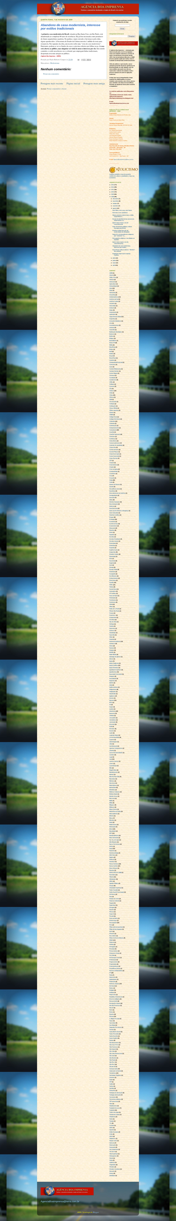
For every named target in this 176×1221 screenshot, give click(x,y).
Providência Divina (114, 968)
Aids (110, 288)
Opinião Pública (113, 883)
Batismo (111, 334)
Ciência (111, 397)
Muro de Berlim (113, 837)
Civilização (112, 406)
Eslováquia (112, 543)
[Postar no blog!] (84, 60)
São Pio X (112, 1064)
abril (114, 265)
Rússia (111, 1016)
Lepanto (111, 739)
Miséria (111, 816)
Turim (111, 1119)
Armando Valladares (115, 321)
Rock (110, 1010)
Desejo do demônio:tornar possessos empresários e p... (123, 219)
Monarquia (112, 826)
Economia (112, 521)
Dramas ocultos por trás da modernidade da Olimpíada (120, 231)
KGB (110, 726)
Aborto (111, 275)
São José (112, 1055)
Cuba (110, 480)
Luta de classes (114, 761)
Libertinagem (113, 741)
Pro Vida (111, 955)
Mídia (110, 803)
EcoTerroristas (113, 523)
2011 (112, 189)
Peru (110, 925)
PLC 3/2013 (112, 936)
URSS (111, 1136)
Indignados (112, 691)
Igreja (111, 661)
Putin (110, 975)
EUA (110, 558)
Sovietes (111, 1077)
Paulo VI (111, 914)
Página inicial (73, 83)
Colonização (113, 425)
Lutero (111, 763)
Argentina (112, 319)
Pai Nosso (112, 894)
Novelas (111, 870)
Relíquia (111, 992)
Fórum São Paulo (114, 611)
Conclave (112, 436)
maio (114, 263)
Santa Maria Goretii (114, 1031)
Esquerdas (112, 552)
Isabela (111, 709)
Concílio (111, 432)
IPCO (110, 702)
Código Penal (113, 417)
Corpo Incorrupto (114, 454)
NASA (111, 846)
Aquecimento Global (115, 316)
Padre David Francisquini (116, 892)
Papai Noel (112, 905)
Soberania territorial (115, 1071)
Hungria (111, 650)
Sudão (111, 1084)
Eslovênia (112, 545)
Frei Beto (112, 619)
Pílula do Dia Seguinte (115, 929)
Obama (111, 877)
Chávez (111, 390)
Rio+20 (111, 1007)
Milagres (111, 805)
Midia (110, 800)
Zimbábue (112, 1175)
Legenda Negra (113, 735)
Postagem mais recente (52, 83)
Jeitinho (111, 715)
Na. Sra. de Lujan (114, 840)
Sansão (111, 1029)
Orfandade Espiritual (115, 888)
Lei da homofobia (114, 737)
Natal (110, 848)
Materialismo (113, 785)
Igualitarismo (113, 672)
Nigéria (111, 857)
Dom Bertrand (113, 508)
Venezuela (112, 1147)
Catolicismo (112, 380)
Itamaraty (112, 713)
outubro (115, 203)
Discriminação (113, 504)
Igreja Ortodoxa (113, 667)
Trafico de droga (114, 1112)
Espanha (111, 547)
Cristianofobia (113, 471)
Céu (110, 388)
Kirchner (111, 728)
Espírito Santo (113, 550)
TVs (110, 1123)
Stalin (111, 1079)
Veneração (112, 1145)
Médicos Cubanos (114, 792)
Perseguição (113, 922)
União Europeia (113, 1132)
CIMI (110, 399)
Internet (111, 700)
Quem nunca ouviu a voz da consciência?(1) (120, 242)
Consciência (113, 441)
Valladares (112, 1138)
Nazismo (111, 850)
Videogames (113, 1156)
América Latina (113, 301)
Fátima (111, 587)
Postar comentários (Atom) (56, 89)
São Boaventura (114, 1042)
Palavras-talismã (114, 901)
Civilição (111, 404)
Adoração (112, 282)
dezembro (116, 198)
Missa (111, 818)
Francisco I (112, 615)
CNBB (111, 414)
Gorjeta (111, 626)
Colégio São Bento (114, 419)
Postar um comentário (51, 74)
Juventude (112, 722)
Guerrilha (112, 635)
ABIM (111, 273)
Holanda (111, 639)
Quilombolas (113, 979)
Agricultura (112, 284)
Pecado (111, 916)
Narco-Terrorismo (114, 844)
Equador (111, 534)
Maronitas (112, 779)
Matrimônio (112, 787)
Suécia (111, 1086)
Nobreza (111, 859)
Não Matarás (113, 842)
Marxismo (112, 783)
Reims (111, 988)
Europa (111, 567)
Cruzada (111, 478)
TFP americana (113, 1101)
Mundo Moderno (114, 835)
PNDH (111, 940)
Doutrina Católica (114, 515)
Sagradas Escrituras (115, 1027)
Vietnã (111, 1158)
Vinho (111, 1160)
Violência (112, 1162)
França (111, 613)
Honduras (112, 643)
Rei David (112, 986)
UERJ (111, 1127)
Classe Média (113, 408)
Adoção (111, 279)
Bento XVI (112, 342)
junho (114, 260)
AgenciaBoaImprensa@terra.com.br (123, 159)
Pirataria (111, 933)
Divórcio (111, 506)
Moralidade (112, 831)
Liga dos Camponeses (115, 748)
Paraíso (111, 909)
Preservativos (113, 951)
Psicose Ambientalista (115, 970)
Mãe (110, 768)
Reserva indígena (114, 999)
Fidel (110, 604)
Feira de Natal (113, 595)
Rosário (111, 1014)
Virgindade (112, 1164)
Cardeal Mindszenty (115, 369)
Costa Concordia (114, 456)
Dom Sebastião (113, 513)
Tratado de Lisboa (114, 1114)
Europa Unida (113, 569)
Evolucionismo (113, 578)
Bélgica (111, 338)
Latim (111, 733)
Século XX (112, 1066)
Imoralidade (112, 678)
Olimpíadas (112, 879)
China (111, 395)
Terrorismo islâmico (115, 1099)
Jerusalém (112, 718)
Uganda (111, 1129)
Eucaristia (112, 561)
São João (112, 1051)
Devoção (112, 497)
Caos (110, 367)
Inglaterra (112, 696)
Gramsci (111, 630)
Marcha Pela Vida (114, 776)
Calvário (111, 360)
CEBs (111, 382)
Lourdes (111, 755)
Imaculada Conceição (115, 674)
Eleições (111, 530)
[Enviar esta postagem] (78, 59)
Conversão (112, 447)
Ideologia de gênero (115, 656)
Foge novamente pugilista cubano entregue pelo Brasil (122, 227)
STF (110, 1082)
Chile (110, 393)
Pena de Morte (113, 918)
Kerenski (112, 724)
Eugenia (111, 563)
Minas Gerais (113, 809)
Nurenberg (112, 874)
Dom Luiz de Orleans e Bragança (118, 510)
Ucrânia (111, 1125)
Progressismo (113, 962)
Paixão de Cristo (114, 898)
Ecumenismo (113, 526)
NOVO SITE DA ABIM (115, 872)
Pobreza (111, 942)
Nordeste (112, 861)
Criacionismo (113, 465)
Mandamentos (113, 772)
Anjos (111, 310)
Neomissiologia (113, 853)
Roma (111, 1012)
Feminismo (112, 600)
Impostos (112, 680)
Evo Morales (113, 576)
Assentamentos (114, 325)
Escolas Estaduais (114, 539)
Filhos (111, 606)
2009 (112, 194)
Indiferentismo (113, 687)
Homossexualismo (114, 641)
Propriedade (113, 964)
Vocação (111, 1171)
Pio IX (111, 931)
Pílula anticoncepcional (116, 927)
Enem (111, 532)
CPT (110, 460)
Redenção (112, 981)
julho (114, 258)
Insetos (111, 698)
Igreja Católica (113, 665)
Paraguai (112, 907)
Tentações (112, 1090)
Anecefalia (112, 305)
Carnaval (112, 375)
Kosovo (111, 731)
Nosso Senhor (113, 866)
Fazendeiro (112, 591)
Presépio (112, 949)
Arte (110, 323)
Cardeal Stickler (114, 371)
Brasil (111, 356)
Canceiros (112, 364)
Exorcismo (112, 580)
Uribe (111, 1134)
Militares (111, 807)
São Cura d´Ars (113, 1044)
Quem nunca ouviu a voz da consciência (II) (120, 223)
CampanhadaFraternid (115, 362)
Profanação (112, 959)
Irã (110, 704)
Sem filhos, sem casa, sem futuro (122, 210)
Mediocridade (113, 794)
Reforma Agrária (114, 983)
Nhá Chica (112, 855)
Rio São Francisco (114, 1005)
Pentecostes (113, 920)
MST (110, 833)
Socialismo (112, 1073)
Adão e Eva (112, 277)
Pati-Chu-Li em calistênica (120, 212)
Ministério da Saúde (115, 811)
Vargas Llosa (113, 1140)
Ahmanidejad (113, 286)
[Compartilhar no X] (86, 60)
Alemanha (112, 292)
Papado (111, 903)
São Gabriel (112, 1049)
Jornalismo (112, 720)
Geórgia (111, 624)
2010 (112, 192)
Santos (111, 1040)
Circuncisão (112, 401)
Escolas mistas (113, 541)
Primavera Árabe (114, 953)
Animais (111, 308)
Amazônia (112, 295)
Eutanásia (112, 571)
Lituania (111, 750)
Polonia (111, 944)
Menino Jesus (113, 796)
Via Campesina (113, 1149)
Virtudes (111, 1167)
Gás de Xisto (113, 622)
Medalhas (112, 789)
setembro (116, 206)
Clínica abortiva (113, 410)
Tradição (111, 1110)
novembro (116, 201)
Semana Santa (113, 1069)
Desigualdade (113, 495)
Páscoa (111, 911)
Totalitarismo (113, 1106)
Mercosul (112, 798)
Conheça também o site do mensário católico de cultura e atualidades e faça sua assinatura (121, 176)
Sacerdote (112, 1023)
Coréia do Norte (114, 449)
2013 (112, 184)
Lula (110, 759)
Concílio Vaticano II (114, 434)
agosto (115, 208)
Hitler (111, 637)
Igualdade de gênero (115, 670)
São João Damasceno (115, 1053)
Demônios (112, 491)
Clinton (111, 412)
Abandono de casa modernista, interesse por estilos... (121, 246)
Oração (111, 885)
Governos (112, 628)
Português (112, 946)
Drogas (111, 517)
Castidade (112, 377)
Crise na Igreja (113, 469)
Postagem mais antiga (94, 83)
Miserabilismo (113, 813)
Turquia (111, 1121)
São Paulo (112, 1060)
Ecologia (111, 519)
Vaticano (111, 1143)
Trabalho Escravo (114, 1108)
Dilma (111, 500)
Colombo (112, 423)
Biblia (111, 345)
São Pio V (112, 1062)
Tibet (110, 1103)
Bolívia (111, 353)
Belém (111, 336)
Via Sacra (112, 1151)
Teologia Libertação (115, 1095)
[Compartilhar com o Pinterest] (90, 60)
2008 (112, 196)
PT (110, 973)
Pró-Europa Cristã (114, 957)
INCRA (111, 683)
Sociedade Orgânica (115, 1075)
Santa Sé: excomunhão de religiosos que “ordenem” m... (123, 235)
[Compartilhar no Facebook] (88, 60)
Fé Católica (112, 593)
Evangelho (112, 574)
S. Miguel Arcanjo (114, 1018)
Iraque (111, 707)
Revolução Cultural (114, 1003)
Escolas (111, 537)
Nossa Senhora (113, 864)
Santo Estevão (113, 1036)
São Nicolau (112, 1058)
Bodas (111, 349)
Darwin (111, 486)
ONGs (111, 881)
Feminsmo (112, 602)
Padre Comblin (113, 890)
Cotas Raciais (113, 458)
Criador (111, 467)
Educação (112, 528)
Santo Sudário (113, 1038)
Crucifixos (112, 473)
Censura (111, 386)
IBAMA (111, 652)
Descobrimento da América (117, 493)
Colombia (112, 421)
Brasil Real (112, 358)
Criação (111, 462)
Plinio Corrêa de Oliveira (116, 938)
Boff (110, 351)
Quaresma (112, 977)
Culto (110, 482)
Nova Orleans (113, 868)
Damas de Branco (114, 484)
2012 (112, 187)
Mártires (111, 781)
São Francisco (113, 1047)
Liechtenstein (113, 746)
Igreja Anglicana (114, 663)
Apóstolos (112, 314)
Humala (111, 648)
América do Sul (113, 299)
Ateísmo (111, 327)
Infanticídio (112, 693)
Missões (111, 820)
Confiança (112, 438)
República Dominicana (115, 997)
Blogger (96, 1212)
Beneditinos (112, 340)
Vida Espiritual (113, 1154)
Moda (111, 822)
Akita (110, 290)
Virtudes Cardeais (114, 1169)
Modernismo (54, 63)
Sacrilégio (112, 1025)
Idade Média (112, 654)
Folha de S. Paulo (114, 608)
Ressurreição (113, 1001)
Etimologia (112, 556)
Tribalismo (112, 1116)
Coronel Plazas (113, 452)
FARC (111, 585)
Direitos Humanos (114, 502)
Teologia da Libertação (115, 1092)
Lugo (110, 757)
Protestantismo (113, 966)
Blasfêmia (112, 347)
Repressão (112, 994)
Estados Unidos (114, 554)
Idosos (111, 659)
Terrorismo (112, 1097)
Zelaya (111, 1173)
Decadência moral (114, 489)
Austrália (112, 329)
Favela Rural (113, 589)
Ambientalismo (113, 297)
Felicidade (112, 598)
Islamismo (112, 711)
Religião (111, 990)
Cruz (110, 475)
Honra (111, 646)
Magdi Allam (113, 770)
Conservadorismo (114, 443)
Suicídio (111, 1088)
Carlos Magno (113, 373)
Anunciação (112, 312)
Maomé (111, 774)
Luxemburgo (113, 765)
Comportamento (114, 428)
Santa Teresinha (114, 1034)
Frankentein (112, 617)
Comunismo (112, 430)
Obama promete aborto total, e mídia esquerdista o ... (123, 215)
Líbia (110, 744)
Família (111, 582)
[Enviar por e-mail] (82, 60)
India (110, 685)
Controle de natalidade (115, 445)
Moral (111, 829)
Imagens (111, 676)
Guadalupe (112, 632)
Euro (110, 565)
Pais (110, 896)
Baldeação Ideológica (115, 332)
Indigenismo (112, 689)
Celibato (111, 384)
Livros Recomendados (116, 752)
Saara (111, 1021)
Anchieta (112, 303)
